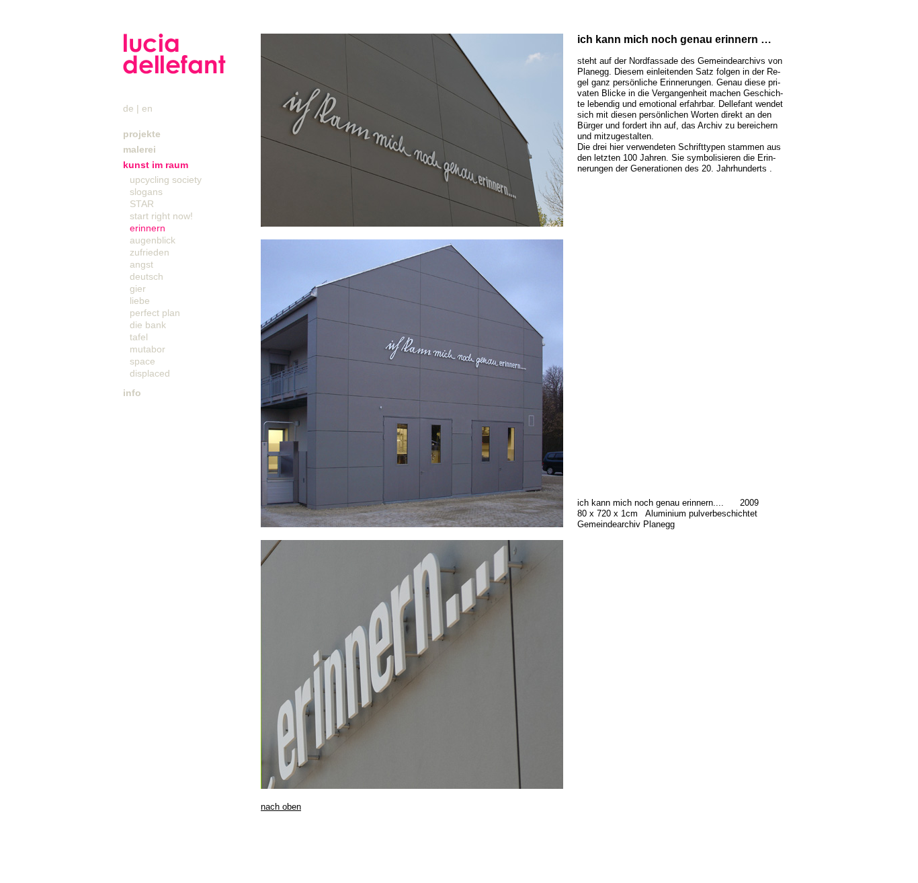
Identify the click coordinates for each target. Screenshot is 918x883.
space (142, 361)
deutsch (146, 276)
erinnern (147, 228)
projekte (142, 133)
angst (141, 264)
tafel (139, 337)
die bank (148, 324)
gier (138, 288)
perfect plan (155, 312)
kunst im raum (155, 164)
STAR (142, 203)
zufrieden (149, 252)
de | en (138, 108)
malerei (139, 149)
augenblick (152, 240)
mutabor (147, 349)
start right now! (161, 215)
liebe (140, 300)
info (132, 392)
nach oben (281, 807)
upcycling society (166, 179)
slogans (146, 191)
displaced (150, 373)
